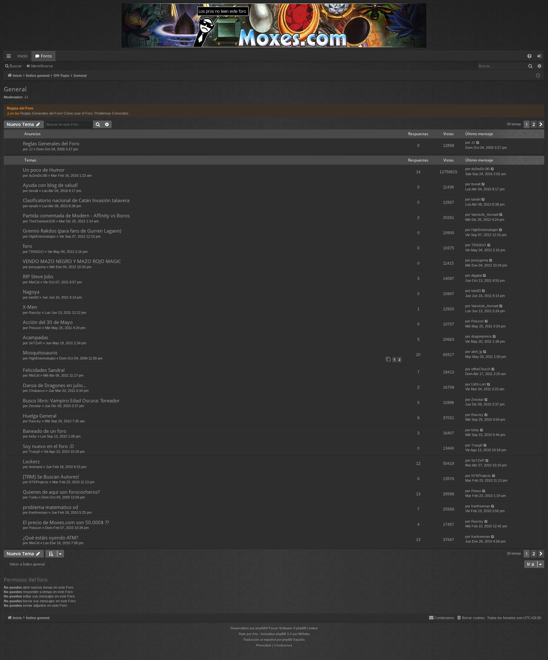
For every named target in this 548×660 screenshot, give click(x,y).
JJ (26, 97)
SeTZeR (35, 343)
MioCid (34, 282)
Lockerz (31, 461)
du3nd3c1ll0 (38, 175)
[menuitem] (529, 56)
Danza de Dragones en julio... (55, 385)
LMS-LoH (478, 384)
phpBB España (293, 639)
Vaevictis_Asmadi (484, 214)
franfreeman (38, 512)
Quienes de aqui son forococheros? (61, 492)
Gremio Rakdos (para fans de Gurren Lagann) (72, 231)
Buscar (16, 66)
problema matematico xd (50, 507)
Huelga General (39, 415)
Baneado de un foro (44, 431)
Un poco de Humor (44, 170)
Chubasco (37, 391)
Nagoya (31, 291)
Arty (255, 634)
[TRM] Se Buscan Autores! (51, 476)
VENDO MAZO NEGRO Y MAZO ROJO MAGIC (72, 261)
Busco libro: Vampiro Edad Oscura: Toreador (71, 400)
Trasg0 (34, 451)
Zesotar (35, 406)
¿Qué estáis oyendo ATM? (50, 537)
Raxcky (35, 312)
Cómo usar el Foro (78, 113)
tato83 (33, 297)
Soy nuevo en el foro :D (48, 446)
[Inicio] (274, 25)
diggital (476, 275)
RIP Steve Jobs (38, 276)
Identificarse (42, 66)
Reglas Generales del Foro (41, 113)
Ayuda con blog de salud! (50, 185)
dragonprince (481, 336)
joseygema (37, 267)
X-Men (30, 307)
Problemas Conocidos (111, 113)
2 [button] (533, 124)
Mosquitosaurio (40, 352)
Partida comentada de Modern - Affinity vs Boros (76, 215)
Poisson (35, 328)
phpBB (261, 628)
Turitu (33, 497)
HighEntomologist (42, 236)
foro (27, 246)
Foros (46, 56)
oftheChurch (480, 369)
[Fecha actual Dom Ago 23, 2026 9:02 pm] (538, 75)
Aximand (35, 467)
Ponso (476, 491)
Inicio (22, 56)
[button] (541, 124)
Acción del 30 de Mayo (48, 322)
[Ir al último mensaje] (478, 142)
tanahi (33, 206)
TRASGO (36, 252)
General (15, 89)
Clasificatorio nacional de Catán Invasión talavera (76, 200)
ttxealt (33, 191)
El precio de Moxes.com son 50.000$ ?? (66, 522)
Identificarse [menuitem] (540, 57)
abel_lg (476, 351)
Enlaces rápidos (10, 57)
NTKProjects (39, 482)
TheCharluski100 (42, 221)
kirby (32, 436)
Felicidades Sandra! (44, 370)
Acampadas (35, 337)
